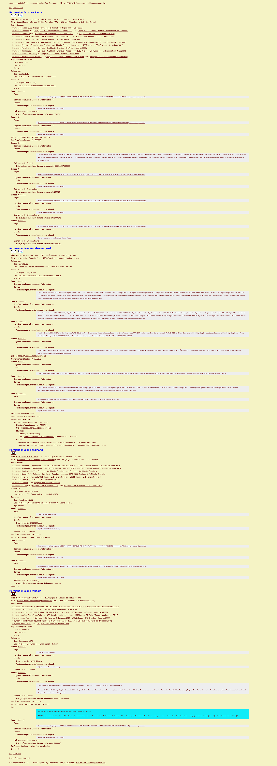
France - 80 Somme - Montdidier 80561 (33, 267)
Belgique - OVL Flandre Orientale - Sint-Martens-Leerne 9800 (62, 48)
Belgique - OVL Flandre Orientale (51, 471)
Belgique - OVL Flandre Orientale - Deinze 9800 (53, 31)
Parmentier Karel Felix (21, 34)
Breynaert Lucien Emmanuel (23, 621)
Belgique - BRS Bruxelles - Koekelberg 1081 (104, 45)
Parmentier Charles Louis (22, 51)
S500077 (22, 195)
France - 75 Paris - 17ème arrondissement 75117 (98, 615)
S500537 (22, 393)
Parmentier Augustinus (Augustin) (25, 42)
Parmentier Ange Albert (21, 39)
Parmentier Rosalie (20, 474)
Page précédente (16, 8)
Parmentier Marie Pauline (22, 48)
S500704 (22, 339)
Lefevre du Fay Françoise (27, 258)
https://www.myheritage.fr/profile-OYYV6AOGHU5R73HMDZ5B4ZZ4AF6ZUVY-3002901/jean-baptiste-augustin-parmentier (78, 399)
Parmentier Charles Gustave (27, 598)
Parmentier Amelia (19, 37)
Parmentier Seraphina (21, 468)
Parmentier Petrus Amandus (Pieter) (26, 57)
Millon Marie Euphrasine (27, 422)
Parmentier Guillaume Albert (27, 457)
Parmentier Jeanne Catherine (24, 54)
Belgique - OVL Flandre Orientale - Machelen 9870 (54, 465)
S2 (19, 117)
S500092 (22, 91)
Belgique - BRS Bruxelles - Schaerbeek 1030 (96, 34)
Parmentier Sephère (20, 483)
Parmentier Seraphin (20, 465)
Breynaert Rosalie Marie (21, 624)
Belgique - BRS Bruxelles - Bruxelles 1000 (92, 618)
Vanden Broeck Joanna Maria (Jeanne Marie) (34, 601)
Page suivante (15, 754)
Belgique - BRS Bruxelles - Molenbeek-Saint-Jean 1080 (103, 51)
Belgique (22, 65)
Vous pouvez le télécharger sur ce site (90, 3)
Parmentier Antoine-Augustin (29, 442)
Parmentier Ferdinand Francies (24, 477)
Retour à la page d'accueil (19, 758)
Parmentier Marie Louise (22, 607)
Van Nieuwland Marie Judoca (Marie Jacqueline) (36, 460)
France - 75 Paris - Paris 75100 (93, 445)
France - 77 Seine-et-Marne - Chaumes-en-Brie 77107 (39, 275)
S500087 (22, 169)
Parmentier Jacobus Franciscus (28, 19)
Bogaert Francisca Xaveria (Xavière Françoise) (35, 22)
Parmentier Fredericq (20, 31)
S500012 (22, 509)
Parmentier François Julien (22, 609)
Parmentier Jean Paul (20, 618)
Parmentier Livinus (19, 28)
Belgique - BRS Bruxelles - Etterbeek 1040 (94, 621)
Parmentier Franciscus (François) (25, 45)
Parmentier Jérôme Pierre (22, 615)
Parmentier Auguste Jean (22, 612)
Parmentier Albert (19, 480)
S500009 (22, 143)
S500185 (22, 322)
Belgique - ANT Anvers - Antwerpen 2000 (91, 612)
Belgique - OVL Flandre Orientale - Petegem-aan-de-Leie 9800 (57, 28)
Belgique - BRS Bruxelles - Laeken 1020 (103, 607)
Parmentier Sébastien (24, 255)
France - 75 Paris (89, 442)
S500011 (21, 362)
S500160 (22, 281)
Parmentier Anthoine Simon (28, 445)
